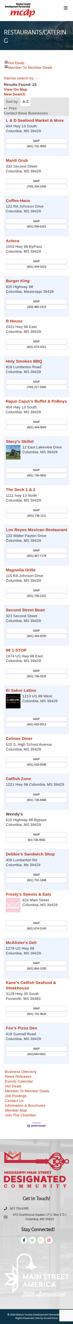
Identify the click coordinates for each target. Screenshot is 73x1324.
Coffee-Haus (18, 200)
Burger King (18, 281)
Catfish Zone (18, 778)
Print (13, 108)
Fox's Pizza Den (21, 1028)
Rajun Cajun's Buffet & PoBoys (36, 401)
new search (14, 94)
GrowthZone (51, 1318)
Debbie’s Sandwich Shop (30, 854)
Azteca (12, 241)
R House (14, 321)
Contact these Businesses (26, 113)
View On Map (15, 89)
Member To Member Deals (30, 67)
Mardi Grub (17, 160)
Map (36, 140)
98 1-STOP (16, 650)
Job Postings (16, 1096)
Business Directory (20, 1072)
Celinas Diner (19, 738)
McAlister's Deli (21, 942)
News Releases (18, 1076)
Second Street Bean (25, 610)
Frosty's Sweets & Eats (28, 894)
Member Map (16, 1110)
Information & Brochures (25, 1105)
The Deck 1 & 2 (20, 489)
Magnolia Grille (21, 570)
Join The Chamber (20, 1115)
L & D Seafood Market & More (35, 120)
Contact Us (14, 1101)
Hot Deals (16, 62)
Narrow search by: (19, 78)
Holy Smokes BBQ (24, 361)
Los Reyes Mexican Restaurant (36, 529)
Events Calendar (19, 1081)
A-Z (26, 102)
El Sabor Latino (21, 690)
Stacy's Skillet (20, 441)
